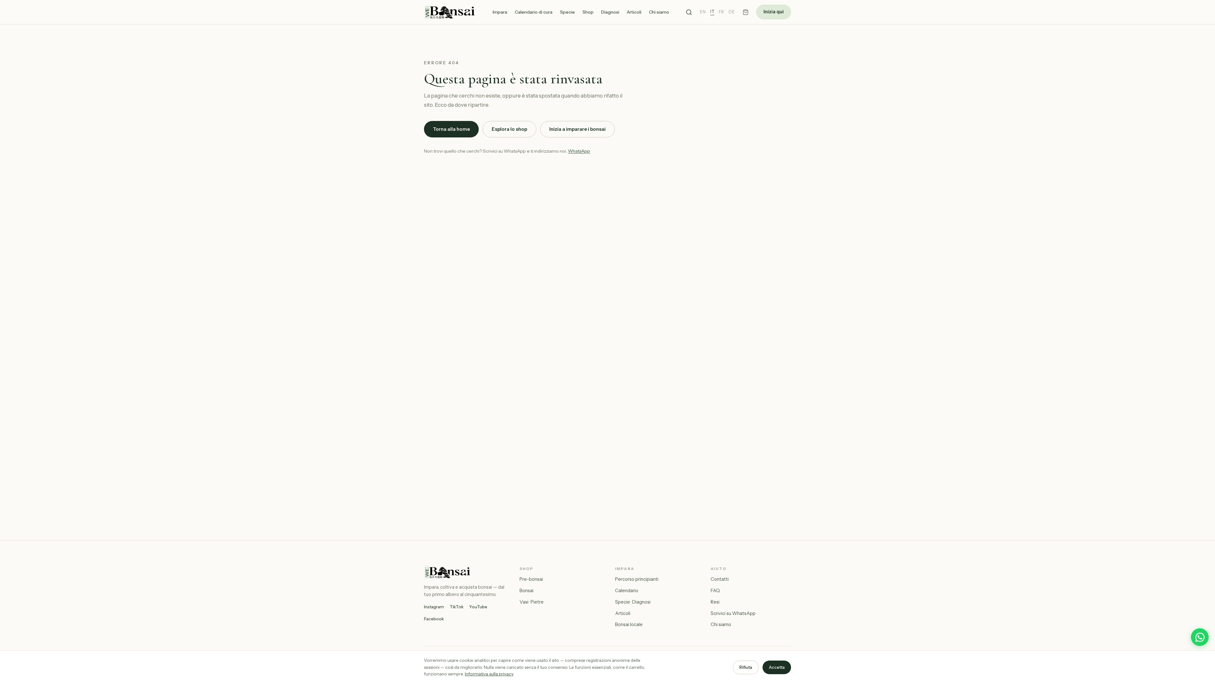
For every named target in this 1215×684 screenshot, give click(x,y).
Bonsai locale (629, 624)
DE (732, 12)
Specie (567, 12)
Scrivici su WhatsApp (733, 613)
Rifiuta (745, 667)
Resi (715, 602)
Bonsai (526, 590)
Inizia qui (773, 12)
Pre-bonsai (531, 579)
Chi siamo (659, 12)
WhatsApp (579, 151)
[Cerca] (689, 12)
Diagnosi (610, 12)
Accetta (777, 667)
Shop (588, 12)
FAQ (715, 590)
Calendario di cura (533, 12)
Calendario (626, 590)
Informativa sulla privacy (489, 673)
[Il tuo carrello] (746, 12)
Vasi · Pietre (532, 602)
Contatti (720, 579)
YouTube (478, 606)
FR (721, 12)
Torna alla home (451, 129)
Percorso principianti (636, 579)
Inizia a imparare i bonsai (577, 129)
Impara (500, 12)
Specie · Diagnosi (633, 602)
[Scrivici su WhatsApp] (1200, 637)
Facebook (434, 618)
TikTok (457, 606)
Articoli (634, 12)
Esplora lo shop (509, 129)
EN (703, 12)
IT (712, 11)
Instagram (434, 606)
